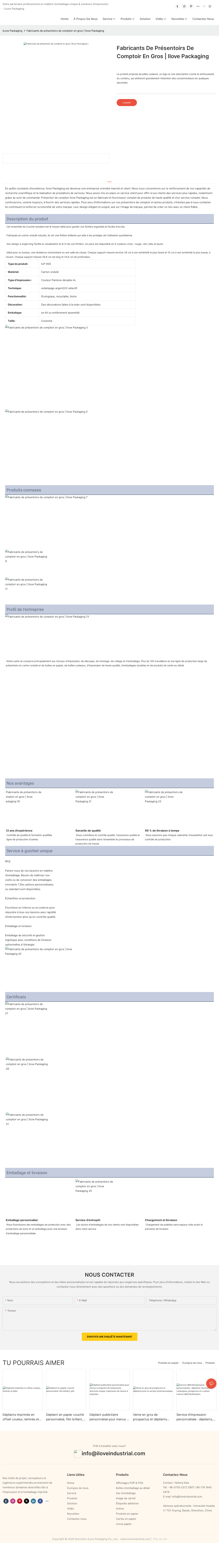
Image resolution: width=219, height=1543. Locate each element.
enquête (127, 102)
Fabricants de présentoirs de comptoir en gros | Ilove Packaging (65, 30)
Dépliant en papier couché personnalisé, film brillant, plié (65, 1417)
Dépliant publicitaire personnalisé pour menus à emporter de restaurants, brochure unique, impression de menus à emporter (108, 1417)
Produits (210, 1362)
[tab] (109, 180)
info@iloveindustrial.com (113, 1453)
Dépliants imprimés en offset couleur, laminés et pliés (21, 1417)
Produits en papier (168, 1362)
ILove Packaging (12, 30)
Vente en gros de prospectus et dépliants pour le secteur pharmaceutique (150, 1417)
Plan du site (159, 1539)
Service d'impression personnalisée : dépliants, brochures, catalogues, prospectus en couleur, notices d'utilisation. (194, 1417)
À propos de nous (192, 1362)
